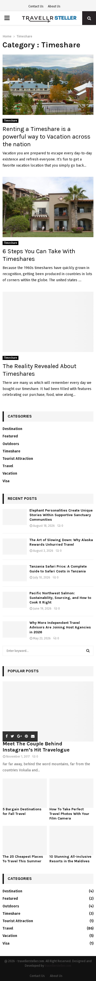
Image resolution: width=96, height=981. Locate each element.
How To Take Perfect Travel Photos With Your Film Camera (69, 814)
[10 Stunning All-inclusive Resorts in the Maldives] (71, 840)
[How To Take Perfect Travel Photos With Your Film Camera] (71, 793)
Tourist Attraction (18, 458)
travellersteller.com (58, 965)
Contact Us (36, 6)
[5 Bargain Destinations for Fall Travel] (25, 793)
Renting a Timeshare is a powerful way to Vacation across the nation (46, 136)
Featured (10, 436)
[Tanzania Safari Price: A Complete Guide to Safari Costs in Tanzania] (15, 573)
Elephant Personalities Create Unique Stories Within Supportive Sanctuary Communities (61, 515)
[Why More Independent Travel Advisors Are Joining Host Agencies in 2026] (15, 629)
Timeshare (10, 120)
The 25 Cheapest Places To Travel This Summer (23, 858)
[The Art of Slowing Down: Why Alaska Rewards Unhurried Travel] (15, 547)
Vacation (10, 473)
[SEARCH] (87, 651)
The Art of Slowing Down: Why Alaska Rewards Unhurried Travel (61, 542)
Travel (8, 466)
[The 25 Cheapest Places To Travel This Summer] (25, 840)
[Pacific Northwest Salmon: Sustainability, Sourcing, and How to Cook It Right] (15, 600)
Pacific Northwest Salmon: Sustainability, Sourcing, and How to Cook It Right (60, 597)
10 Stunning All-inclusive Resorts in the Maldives (70, 858)
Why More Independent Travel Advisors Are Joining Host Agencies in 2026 (60, 627)
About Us (54, 6)
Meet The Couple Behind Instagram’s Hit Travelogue (36, 747)
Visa (6, 481)
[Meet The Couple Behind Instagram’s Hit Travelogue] (48, 711)
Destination (12, 429)
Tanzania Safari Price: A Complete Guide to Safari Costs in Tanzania (58, 568)
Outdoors (11, 444)
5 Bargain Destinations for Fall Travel (22, 811)
